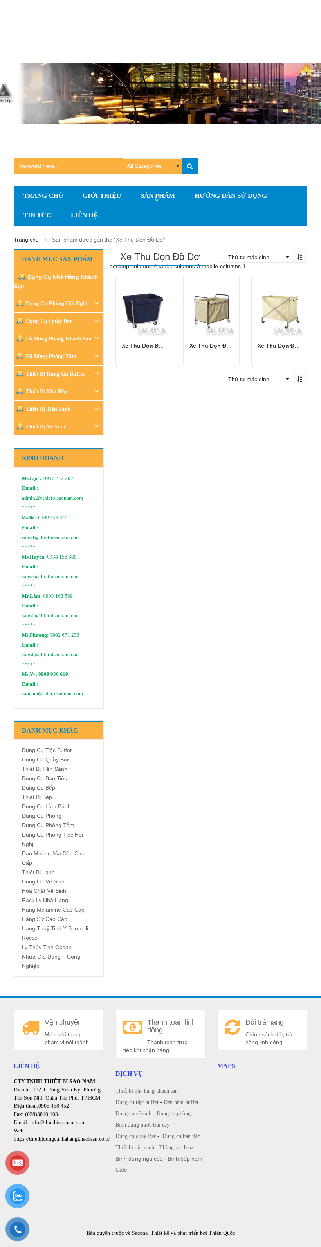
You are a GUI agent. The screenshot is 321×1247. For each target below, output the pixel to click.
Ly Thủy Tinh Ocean (47, 947)
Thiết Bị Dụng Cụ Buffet (55, 374)
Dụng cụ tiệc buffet (137, 1102)
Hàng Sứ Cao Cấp (44, 919)
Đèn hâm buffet (181, 1102)
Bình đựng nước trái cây (142, 1125)
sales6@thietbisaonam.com (51, 655)
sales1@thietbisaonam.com (51, 537)
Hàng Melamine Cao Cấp (53, 910)
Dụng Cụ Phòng (41, 816)
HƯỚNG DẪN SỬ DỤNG (231, 195)
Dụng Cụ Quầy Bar (49, 321)
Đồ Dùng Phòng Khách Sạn (59, 339)
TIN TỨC (37, 215)
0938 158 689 (62, 557)
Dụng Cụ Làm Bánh (46, 806)
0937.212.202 (58, 478)
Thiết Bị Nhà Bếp (46, 391)
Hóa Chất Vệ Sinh (44, 891)
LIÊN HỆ (84, 215)
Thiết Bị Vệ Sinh (45, 427)
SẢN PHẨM (158, 195)
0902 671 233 (64, 635)
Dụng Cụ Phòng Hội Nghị (56, 303)
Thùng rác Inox (176, 1147)
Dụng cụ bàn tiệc (181, 1136)
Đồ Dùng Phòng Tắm (51, 356)
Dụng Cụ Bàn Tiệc (44, 778)
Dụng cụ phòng (174, 1113)
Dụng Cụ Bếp (38, 788)
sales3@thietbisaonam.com (51, 576)
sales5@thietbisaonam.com (51, 615)
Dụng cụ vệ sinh (133, 1113)
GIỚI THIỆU (102, 195)
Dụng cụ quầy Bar (135, 1136)
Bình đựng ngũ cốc (138, 1159)
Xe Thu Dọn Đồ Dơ (146, 345)
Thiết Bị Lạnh (38, 872)
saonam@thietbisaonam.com (52, 694)
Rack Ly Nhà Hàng (45, 900)
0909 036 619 (53, 674)
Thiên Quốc (222, 1233)
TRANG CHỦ (43, 195)
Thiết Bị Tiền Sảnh (48, 409)
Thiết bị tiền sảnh (134, 1147)
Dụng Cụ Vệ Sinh (43, 881)
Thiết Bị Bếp (37, 797)
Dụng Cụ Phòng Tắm (48, 825)
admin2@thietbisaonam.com (52, 498)
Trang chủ (26, 239)
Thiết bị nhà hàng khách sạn (146, 1091)
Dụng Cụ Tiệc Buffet (47, 750)
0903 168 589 (58, 596)
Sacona (140, 1233)
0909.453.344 (53, 517)
